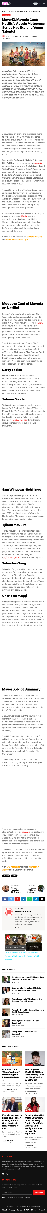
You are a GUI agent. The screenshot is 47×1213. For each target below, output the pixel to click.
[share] (21, 936)
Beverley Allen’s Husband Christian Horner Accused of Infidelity (27, 989)
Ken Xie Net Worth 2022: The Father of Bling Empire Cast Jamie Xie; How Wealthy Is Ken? (12, 1122)
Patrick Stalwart (11, 1089)
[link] (8, 937)
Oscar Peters (32, 1092)
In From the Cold (34, 237)
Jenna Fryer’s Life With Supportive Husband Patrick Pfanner (27, 1000)
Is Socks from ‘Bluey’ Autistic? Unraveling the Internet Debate (11, 1073)
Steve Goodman (12, 36)
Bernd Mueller (10, 1140)
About (4, 1210)
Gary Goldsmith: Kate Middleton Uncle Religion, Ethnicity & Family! (28, 978)
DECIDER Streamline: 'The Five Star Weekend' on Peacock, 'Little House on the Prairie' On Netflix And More (14, 937)
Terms (19, 1210)
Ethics (33, 1210)
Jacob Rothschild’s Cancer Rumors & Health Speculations (28, 1011)
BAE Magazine (13, 867)
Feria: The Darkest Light (17, 239)
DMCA (26, 1210)
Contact (41, 1210)
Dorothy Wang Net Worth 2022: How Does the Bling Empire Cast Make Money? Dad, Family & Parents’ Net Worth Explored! (34, 1124)
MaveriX (6, 876)
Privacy (12, 1210)
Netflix (14, 876)
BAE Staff (30, 1145)
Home (4, 11)
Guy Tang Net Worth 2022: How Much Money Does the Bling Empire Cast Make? (34, 1074)
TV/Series (11, 11)
